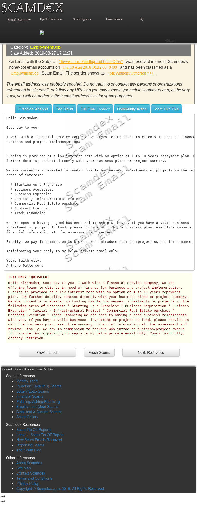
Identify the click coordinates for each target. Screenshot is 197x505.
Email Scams (17, 19)
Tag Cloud (64, 108)
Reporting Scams (30, 444)
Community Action (132, 108)
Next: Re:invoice (151, 352)
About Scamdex (29, 462)
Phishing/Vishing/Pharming (38, 401)
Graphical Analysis (33, 108)
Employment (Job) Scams (37, 406)
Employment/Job (45, 47)
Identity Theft (27, 380)
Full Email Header (95, 108)
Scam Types (81, 19)
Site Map (23, 467)
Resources (113, 19)
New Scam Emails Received (39, 439)
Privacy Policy (27, 483)
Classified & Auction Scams (38, 411)
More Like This (166, 108)
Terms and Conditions (34, 478)
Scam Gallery (27, 416)
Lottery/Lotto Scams (32, 391)
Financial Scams (29, 396)
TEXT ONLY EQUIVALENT (28, 277)
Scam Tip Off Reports (33, 429)
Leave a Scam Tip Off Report (40, 434)
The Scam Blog (28, 450)
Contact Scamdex (30, 473)
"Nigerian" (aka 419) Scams (38, 385)
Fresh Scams (99, 352)
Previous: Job (47, 352)
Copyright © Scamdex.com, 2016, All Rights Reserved (60, 488)
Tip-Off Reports (49, 19)
